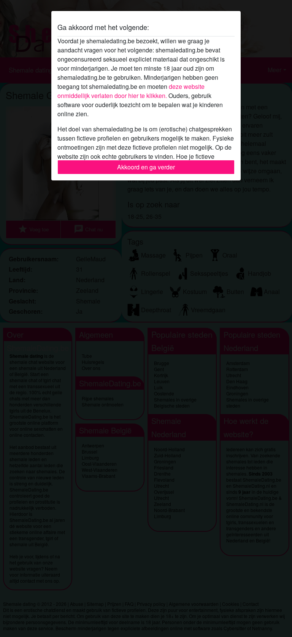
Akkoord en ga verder (146, 167)
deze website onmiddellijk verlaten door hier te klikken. (131, 91)
